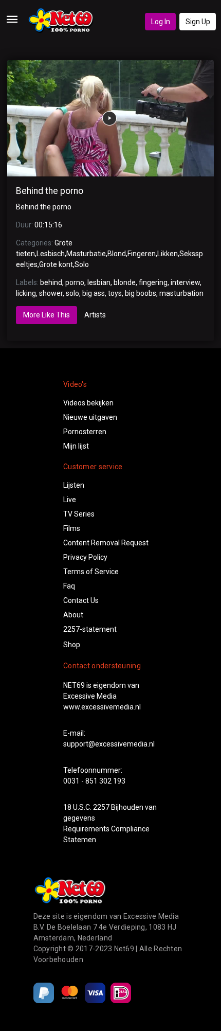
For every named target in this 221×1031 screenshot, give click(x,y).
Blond (116, 254)
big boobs (140, 293)
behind (51, 282)
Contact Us (81, 600)
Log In (160, 21)
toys (115, 293)
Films (71, 528)
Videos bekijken (88, 403)
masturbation (181, 293)
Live (69, 499)
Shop (71, 645)
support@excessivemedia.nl (109, 744)
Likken (167, 254)
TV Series (79, 514)
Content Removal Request (106, 543)
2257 (101, 807)
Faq (69, 586)
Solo (82, 264)
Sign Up (198, 21)
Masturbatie (86, 254)
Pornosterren (84, 432)
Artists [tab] (95, 315)
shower (51, 293)
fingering (153, 282)
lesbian (98, 282)
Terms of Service (91, 571)
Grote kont (56, 264)
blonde (125, 282)
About (73, 615)
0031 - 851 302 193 (94, 781)
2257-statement (90, 629)
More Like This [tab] (46, 315)
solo (72, 293)
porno (74, 282)
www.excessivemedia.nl (102, 707)
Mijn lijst (76, 446)
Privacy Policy (85, 557)
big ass (93, 293)
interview (185, 282)
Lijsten (73, 485)
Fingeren (141, 254)
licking (26, 293)
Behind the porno (49, 191)
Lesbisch (50, 254)
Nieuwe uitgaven (90, 417)
